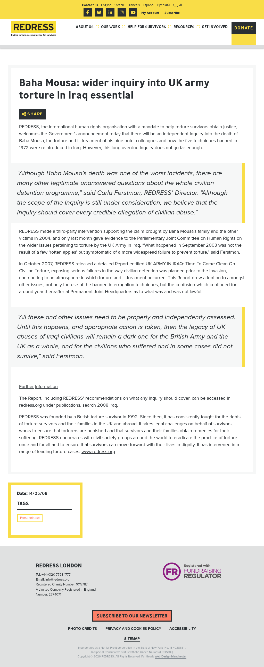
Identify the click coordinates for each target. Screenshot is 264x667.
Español (148, 5)
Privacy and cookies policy (133, 628)
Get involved (215, 26)
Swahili (119, 5)
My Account (150, 13)
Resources (187, 26)
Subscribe (172, 13)
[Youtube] (133, 12)
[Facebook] (88, 12)
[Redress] (33, 28)
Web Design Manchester (170, 656)
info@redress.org (57, 579)
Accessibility (182, 628)
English (106, 5)
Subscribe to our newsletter (132, 616)
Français (134, 5)
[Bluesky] (99, 12)
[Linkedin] (110, 12)
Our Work (113, 26)
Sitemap (132, 639)
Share (35, 114)
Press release (30, 518)
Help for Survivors (149, 26)
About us (87, 26)
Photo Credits (82, 628)
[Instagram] (122, 12)
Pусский (163, 5)
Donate (243, 27)
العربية (177, 5)
